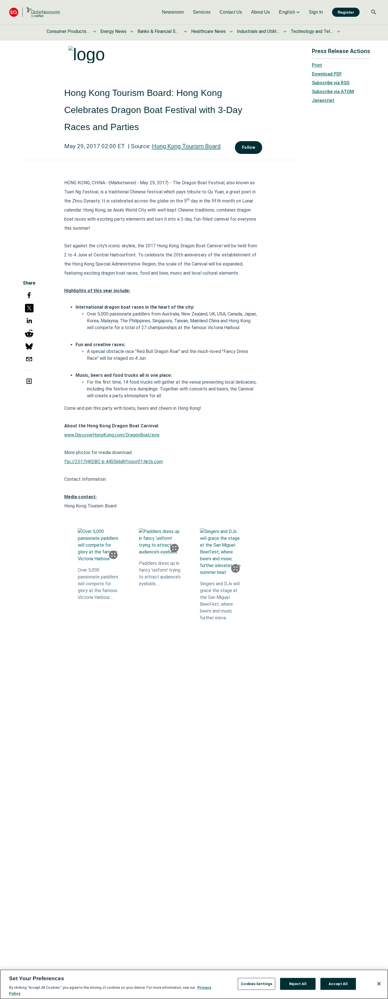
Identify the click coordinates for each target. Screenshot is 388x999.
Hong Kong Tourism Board (186, 146)
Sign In (316, 12)
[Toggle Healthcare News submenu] (231, 31)
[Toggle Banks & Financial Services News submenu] (185, 31)
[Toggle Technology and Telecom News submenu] (338, 31)
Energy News (113, 31)
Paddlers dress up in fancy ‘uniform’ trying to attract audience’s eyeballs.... (160, 573)
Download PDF (327, 74)
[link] (173, 12)
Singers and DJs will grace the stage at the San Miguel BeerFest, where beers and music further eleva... (220, 600)
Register (346, 12)
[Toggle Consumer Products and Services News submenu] (94, 31)
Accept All (338, 984)
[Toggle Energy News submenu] (132, 31)
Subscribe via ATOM (333, 91)
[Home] (34, 12)
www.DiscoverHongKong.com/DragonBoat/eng (111, 435)
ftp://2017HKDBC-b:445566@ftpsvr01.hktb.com (113, 461)
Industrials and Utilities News (258, 31)
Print (317, 65)
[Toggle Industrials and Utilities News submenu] (285, 31)
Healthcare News (208, 31)
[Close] (379, 983)
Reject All (297, 984)
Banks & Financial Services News (158, 31)
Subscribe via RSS (330, 82)
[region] (194, 984)
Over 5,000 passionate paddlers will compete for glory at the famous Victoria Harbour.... (98, 583)
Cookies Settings (256, 984)
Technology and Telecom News (312, 31)
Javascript (323, 100)
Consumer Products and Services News (68, 31)
